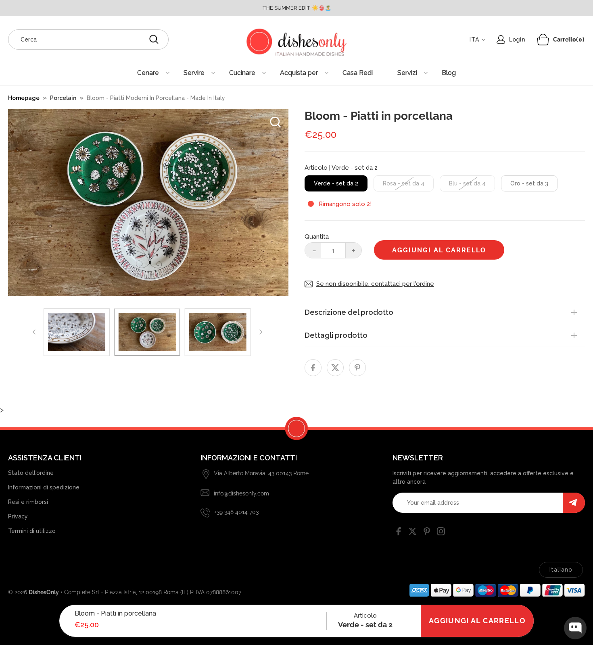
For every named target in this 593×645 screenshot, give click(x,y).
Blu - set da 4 (467, 183)
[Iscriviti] (574, 503)
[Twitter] (413, 533)
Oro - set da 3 (529, 183)
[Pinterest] (427, 533)
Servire (194, 73)
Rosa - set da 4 (403, 183)
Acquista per (299, 73)
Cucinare (242, 73)
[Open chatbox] (575, 628)
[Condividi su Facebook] (313, 367)
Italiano (560, 569)
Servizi (407, 73)
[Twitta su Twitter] (335, 367)
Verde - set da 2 (336, 183)
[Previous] (35, 332)
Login (517, 39)
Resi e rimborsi (28, 502)
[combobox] (88, 39)
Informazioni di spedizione (43, 487)
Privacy (18, 516)
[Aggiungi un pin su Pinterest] (357, 367)
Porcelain (63, 98)
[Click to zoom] (275, 122)
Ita (474, 39)
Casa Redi (357, 73)
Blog (449, 73)
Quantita (317, 236)
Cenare (148, 73)
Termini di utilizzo (32, 531)
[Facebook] (399, 533)
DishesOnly (44, 592)
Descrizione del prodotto (349, 312)
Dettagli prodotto (336, 335)
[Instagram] (441, 533)
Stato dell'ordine (31, 473)
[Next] (260, 332)
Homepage (24, 98)
